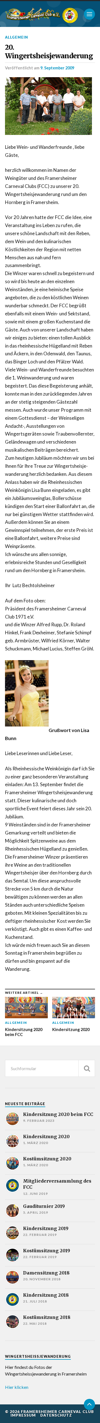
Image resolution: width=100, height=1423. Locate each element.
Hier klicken (16, 1387)
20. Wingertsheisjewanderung (49, 51)
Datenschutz (56, 1415)
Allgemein (16, 37)
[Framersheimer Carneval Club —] (33, 14)
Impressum (23, 1415)
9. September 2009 (57, 68)
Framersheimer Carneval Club (57, 1411)
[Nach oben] (89, 1404)
